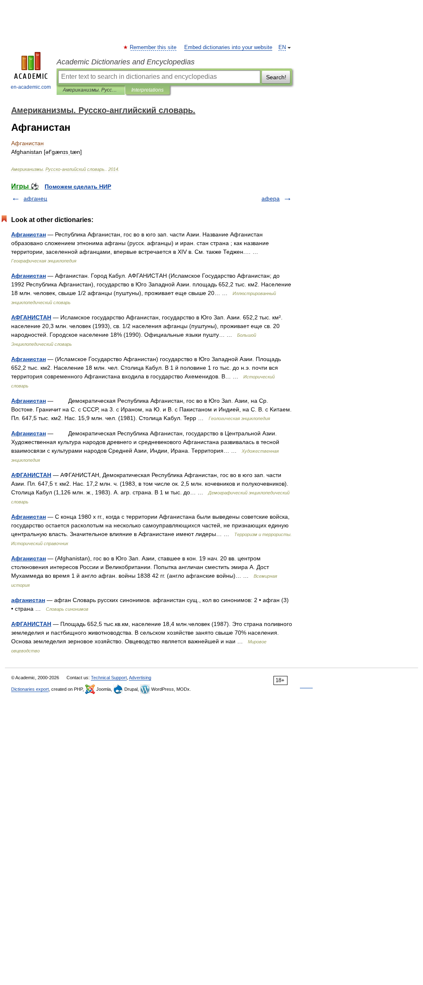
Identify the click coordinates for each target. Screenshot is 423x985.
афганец (35, 198)
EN (282, 47)
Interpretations (147, 90)
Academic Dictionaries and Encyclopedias (126, 62)
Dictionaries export (30, 689)
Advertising (140, 677)
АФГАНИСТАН (31, 317)
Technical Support (109, 677)
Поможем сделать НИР (78, 186)
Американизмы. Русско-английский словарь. (91, 90)
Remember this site (153, 47)
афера (270, 198)
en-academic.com (31, 87)
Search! (276, 77)
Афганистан (28, 234)
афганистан (28, 600)
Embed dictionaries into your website (228, 47)
